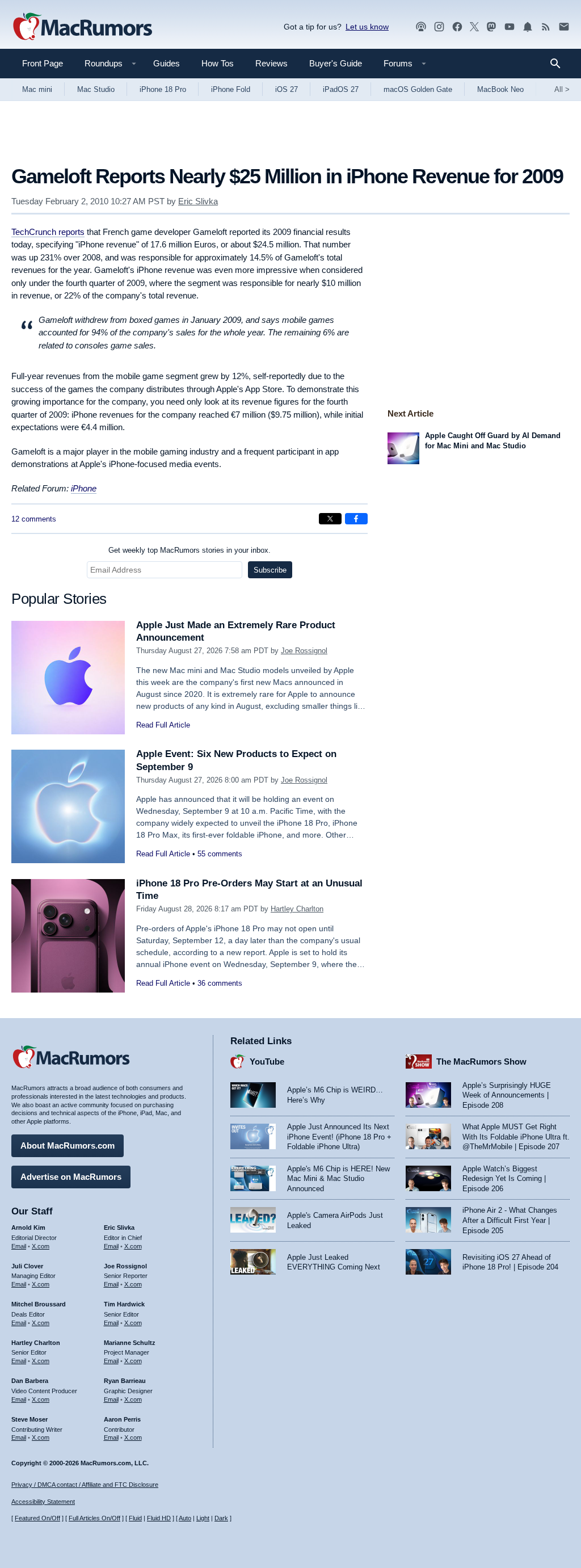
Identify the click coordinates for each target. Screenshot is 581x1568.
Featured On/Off (37, 1518)
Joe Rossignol (304, 650)
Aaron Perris (122, 1419)
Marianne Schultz (129, 1342)
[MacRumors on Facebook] (457, 27)
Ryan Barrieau (125, 1380)
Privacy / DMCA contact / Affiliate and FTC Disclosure (84, 1484)
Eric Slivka (198, 201)
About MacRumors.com (67, 1145)
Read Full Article (163, 725)
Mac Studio (96, 89)
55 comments (219, 854)
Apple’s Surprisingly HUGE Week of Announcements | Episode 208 (506, 1095)
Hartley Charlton (297, 909)
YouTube (267, 1061)
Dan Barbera (29, 1380)
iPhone (83, 488)
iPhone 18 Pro (163, 89)
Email (18, 1246)
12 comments (33, 519)
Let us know (367, 26)
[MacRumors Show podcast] (421, 27)
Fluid (135, 1518)
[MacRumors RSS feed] (545, 27)
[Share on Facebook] (356, 518)
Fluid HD (159, 1518)
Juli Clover (27, 1266)
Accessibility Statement (43, 1501)
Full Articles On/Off (94, 1518)
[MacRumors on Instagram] (439, 27)
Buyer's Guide (335, 63)
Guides (166, 63)
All (562, 89)
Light (202, 1518)
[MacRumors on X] (474, 27)
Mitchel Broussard (38, 1304)
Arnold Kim (28, 1227)
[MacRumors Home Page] (82, 27)
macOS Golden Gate (418, 89)
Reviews (271, 63)
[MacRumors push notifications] (527, 27)
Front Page (42, 63)
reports (48, 232)
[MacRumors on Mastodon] (491, 27)
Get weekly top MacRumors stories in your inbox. (189, 550)
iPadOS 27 (341, 89)
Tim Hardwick (124, 1304)
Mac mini (37, 89)
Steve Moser (29, 1419)
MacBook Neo (500, 89)
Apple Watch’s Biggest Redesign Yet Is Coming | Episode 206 (504, 1179)
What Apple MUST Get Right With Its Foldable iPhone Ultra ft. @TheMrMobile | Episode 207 (516, 1137)
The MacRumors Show (481, 1061)
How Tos (217, 63)
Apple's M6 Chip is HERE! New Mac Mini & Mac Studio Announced (338, 1179)
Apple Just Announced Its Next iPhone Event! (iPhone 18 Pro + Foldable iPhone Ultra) (339, 1137)
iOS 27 (286, 89)
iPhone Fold (230, 89)
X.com (40, 1246)
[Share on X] (330, 518)
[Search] (559, 63)
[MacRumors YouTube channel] (509, 27)
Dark (221, 1518)
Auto (185, 1518)
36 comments (219, 983)
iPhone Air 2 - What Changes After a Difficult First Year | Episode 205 (509, 1220)
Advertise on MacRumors (70, 1177)
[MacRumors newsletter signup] (564, 27)
